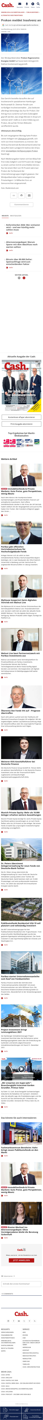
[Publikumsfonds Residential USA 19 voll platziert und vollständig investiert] (21, 909)
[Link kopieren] (13, 195)
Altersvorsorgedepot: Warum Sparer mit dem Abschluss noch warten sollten (21, 244)
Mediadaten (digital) (31, 1353)
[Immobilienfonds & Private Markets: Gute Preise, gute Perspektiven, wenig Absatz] (21, 475)
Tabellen (26, 1364)
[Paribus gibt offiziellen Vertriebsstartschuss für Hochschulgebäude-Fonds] (21, 532)
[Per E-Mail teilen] (29, 195)
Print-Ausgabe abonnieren (22, 424)
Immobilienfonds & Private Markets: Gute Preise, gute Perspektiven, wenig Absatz (21, 491)
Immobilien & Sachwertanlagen (8, 1342)
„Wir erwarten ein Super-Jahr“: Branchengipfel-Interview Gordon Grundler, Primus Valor (17, 1085)
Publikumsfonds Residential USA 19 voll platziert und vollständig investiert (21, 924)
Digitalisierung (7, 1345)
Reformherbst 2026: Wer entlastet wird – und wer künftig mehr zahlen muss (23, 227)
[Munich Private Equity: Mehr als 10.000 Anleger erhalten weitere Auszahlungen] (21, 798)
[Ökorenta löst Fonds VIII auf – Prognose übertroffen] (21, 696)
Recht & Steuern (7, 1348)
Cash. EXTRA (5, 1375)
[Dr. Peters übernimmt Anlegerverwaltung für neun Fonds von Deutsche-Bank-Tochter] (21, 849)
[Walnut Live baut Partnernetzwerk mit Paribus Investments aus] (21, 639)
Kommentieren (21, 204)
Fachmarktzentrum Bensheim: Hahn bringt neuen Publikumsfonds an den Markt (19, 1150)
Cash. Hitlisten (7, 1392)
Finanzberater (6, 1335)
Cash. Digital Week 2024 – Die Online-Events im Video (20, 1383)
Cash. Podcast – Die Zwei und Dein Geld (16, 1394)
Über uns (26, 1361)
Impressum (27, 1347)
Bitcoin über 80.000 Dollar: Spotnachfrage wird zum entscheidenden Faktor (19, 261)
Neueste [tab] (5, 216)
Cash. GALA (5, 1386)
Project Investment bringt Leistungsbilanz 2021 (14, 1030)
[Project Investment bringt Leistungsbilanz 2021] (21, 1015)
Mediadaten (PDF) (29, 1356)
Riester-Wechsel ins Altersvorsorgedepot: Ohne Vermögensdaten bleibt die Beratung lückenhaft (19, 1231)
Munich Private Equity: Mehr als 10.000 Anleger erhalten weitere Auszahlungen (21, 813)
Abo (24, 1332)
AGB (24, 1338)
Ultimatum (22, 138)
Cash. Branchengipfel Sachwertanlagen (17, 1389)
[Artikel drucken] (21, 195)
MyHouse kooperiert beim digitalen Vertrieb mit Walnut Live (19, 601)
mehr (11, 233)
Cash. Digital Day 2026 (9, 1380)
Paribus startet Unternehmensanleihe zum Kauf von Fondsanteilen (20, 977)
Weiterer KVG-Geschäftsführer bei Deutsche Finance (18, 762)
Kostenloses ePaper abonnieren (21, 417)
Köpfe (3, 1351)
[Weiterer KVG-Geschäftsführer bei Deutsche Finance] (21, 747)
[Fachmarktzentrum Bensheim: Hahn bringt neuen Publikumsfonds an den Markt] (21, 1133)
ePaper (25, 1335)
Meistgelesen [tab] (15, 216)
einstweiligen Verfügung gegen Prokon (22, 151)
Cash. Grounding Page (31, 1367)
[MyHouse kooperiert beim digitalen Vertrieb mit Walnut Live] (21, 586)
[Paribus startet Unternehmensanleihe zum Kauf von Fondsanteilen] (21, 962)
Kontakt (26, 1350)
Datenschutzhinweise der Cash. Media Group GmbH (31, 1343)
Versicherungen (7, 1332)
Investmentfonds (8, 1338)
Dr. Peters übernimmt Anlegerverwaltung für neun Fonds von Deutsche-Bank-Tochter (20, 866)
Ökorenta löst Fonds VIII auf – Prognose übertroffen (20, 711)
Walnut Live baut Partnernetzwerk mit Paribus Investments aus (20, 654)
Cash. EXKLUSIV (6, 1378)
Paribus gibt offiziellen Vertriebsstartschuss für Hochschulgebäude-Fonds (13, 549)
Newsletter (27, 1359)
